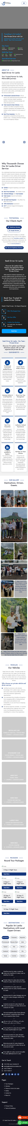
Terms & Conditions (10, 1108)
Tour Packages (9, 1084)
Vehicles (7, 1086)
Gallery (7, 1090)
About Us (7, 1095)
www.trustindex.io (16, 243)
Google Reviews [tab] (15, 230)
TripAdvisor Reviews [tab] (15, 227)
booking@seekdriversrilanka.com (12, 1066)
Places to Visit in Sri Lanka (12, 1088)
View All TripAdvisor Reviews (15, 247)
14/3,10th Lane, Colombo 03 (11, 1064)
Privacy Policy (9, 1106)
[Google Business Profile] (18, 1074)
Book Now (14, 331)
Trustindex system (18, 238)
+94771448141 (8, 1068)
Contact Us (8, 1093)
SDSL (17, 1124)
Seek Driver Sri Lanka (10, 1120)
